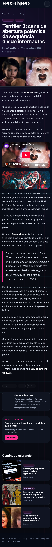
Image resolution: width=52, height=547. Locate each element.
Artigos (27, 512)
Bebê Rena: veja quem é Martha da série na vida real (31, 518)
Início (4, 14)
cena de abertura (10, 386)
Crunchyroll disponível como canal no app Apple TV (33, 471)
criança (21, 386)
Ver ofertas (11, 437)
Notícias (19, 20)
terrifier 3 (31, 386)
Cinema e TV (13, 14)
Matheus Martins (12, 48)
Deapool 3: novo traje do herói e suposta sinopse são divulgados (34, 494)
